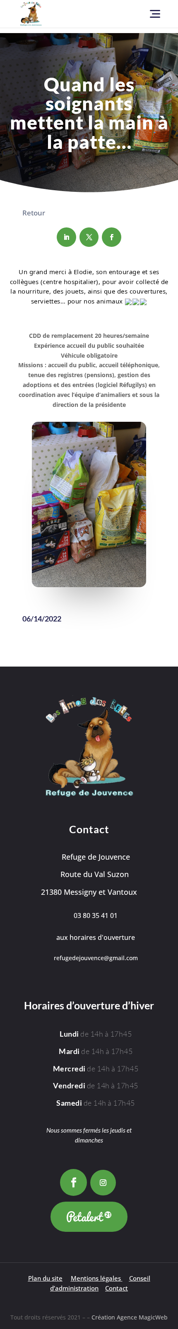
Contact (116, 1288)
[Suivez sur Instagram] (103, 1182)
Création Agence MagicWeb (129, 1317)
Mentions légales (96, 1278)
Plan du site (45, 1278)
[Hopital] (89, 585)
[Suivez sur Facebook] (111, 237)
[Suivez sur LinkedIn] (66, 237)
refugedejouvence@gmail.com (96, 958)
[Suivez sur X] (89, 237)
